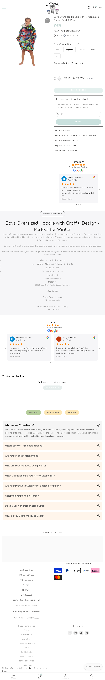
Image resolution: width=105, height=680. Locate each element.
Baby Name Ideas (26, 626)
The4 (4, 671)
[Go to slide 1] (76, 204)
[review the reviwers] (94, 177)
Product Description (52, 214)
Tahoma (82, 49)
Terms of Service (26, 661)
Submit (78, 122)
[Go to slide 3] (80, 204)
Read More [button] (66, 199)
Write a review (52, 388)
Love (57, 56)
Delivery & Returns (26, 643)
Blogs (26, 630)
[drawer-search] (89, 7)
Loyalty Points (26, 665)
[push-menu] (4, 7)
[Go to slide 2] (78, 204)
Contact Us (26, 635)
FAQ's (26, 648)
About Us (26, 639)
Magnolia (69, 49)
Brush (58, 49)
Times (92, 50)
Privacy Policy (26, 656)
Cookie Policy (26, 652)
